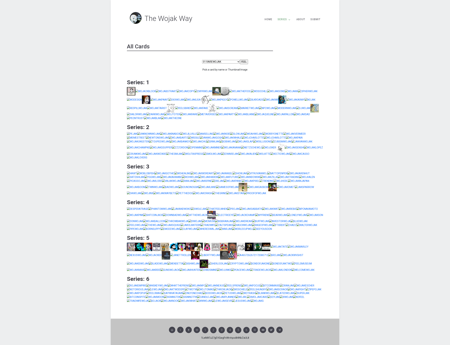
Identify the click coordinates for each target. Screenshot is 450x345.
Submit (315, 19)
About (300, 19)
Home (268, 19)
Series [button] (282, 19)
